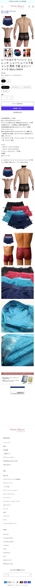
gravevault (6, 534)
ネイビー (5, 91)
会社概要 (5, 450)
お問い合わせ (6, 464)
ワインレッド (15, 87)
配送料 (6, 75)
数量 (2, 94)
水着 (4, 512)
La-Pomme (6, 545)
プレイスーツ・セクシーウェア (11, 501)
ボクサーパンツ (12, 11)
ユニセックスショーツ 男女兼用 (11, 479)
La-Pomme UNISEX (8, 541)
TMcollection (6, 552)
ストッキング (6, 497)
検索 (4, 446)
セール (5, 519)
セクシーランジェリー (9, 494)
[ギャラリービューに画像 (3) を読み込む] (26, 53)
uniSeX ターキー (7, 560)
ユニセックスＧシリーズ (9, 523)
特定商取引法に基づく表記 (10, 461)
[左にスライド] (2, 53)
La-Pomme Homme (8, 538)
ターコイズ (27, 87)
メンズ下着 (6, 11)
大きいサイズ (6, 505)
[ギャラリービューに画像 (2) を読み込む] (17, 53)
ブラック (5, 87)
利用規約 (8, 585)
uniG (4, 556)
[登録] (30, 575)
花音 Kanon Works (8, 563)
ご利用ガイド (6, 453)
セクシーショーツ (8, 483)
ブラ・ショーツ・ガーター (10, 490)
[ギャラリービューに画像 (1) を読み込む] (8, 53)
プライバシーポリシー (9, 457)
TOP (2, 11)
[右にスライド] (33, 53)
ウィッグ (5, 508)
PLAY (4, 549)
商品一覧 (5, 475)
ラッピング (6, 516)
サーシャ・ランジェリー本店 (22, 585)
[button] (2, 6)
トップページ (6, 442)
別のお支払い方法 (17, 112)
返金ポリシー (13, 585)
